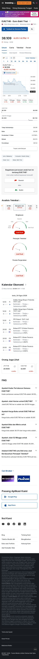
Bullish (21, 190)
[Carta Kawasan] (7, 58)
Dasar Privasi (6, 638)
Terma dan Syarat (7, 632)
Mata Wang (6, 8)
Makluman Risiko (7, 645)
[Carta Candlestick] (4, 58)
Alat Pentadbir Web (8, 548)
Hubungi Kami (26, 543)
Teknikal (19, 48)
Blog (3, 535)
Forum (28, 48)
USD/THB (24, 366)
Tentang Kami (26, 535)
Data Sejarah (13, 53)
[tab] (9, 207)
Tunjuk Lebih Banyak (19, 148)
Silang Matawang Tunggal (22, 8)
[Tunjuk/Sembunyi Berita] (14, 58)
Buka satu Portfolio (8, 543)
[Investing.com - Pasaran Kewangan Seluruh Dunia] (10, 3)
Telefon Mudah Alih (8, 539)
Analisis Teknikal (10, 200)
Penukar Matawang (25, 53)
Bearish (21, 180)
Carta (11, 48)
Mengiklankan (26, 539)
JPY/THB (6, 366)
